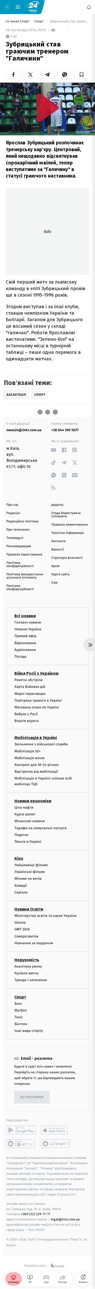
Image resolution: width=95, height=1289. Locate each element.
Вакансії (57, 549)
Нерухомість (26, 960)
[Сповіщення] (89, 7)
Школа (20, 922)
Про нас (12, 505)
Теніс (18, 1017)
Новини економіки (32, 801)
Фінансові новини (29, 821)
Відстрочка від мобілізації (36, 771)
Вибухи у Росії (26, 714)
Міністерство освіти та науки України (45, 916)
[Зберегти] (81, 75)
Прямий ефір (25, 636)
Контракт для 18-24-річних (36, 765)
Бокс (18, 1003)
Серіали (21, 892)
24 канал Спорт (18, 21)
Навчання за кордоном (33, 943)
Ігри (54, 582)
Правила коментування (69, 524)
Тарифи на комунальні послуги (40, 828)
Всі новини (25, 615)
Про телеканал (17, 529)
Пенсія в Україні (27, 841)
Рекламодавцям (18, 546)
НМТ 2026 (22, 929)
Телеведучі (14, 538)
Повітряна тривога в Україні (38, 700)
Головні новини (27, 622)
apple (56, 1130)
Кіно (18, 858)
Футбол (20, 1010)
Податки (21, 835)
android (21, 1130)
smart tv (21, 1143)
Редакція (13, 513)
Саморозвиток (26, 936)
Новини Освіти (28, 909)
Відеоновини (25, 643)
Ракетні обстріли (28, 680)
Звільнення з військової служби (41, 744)
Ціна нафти (23, 807)
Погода (20, 656)
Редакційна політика (22, 521)
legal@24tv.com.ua (65, 1219)
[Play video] (47, 107)
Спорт (39, 21)
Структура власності (67, 557)
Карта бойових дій (29, 687)
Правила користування (24, 554)
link (53, 449)
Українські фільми (29, 872)
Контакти (58, 541)
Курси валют (24, 814)
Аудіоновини (25, 650)
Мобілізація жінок (29, 758)
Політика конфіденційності (20, 564)
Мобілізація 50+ (27, 751)
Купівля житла (26, 973)
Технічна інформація (67, 533)
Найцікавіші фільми (31, 865)
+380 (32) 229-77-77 (35, 1214)
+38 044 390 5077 (65, 430)
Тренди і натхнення (30, 980)
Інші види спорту (28, 1031)
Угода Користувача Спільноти (66, 515)
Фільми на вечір (28, 878)
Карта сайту (60, 574)
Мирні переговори (29, 693)
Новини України (27, 629)
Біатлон (20, 1024)
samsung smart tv (56, 1143)
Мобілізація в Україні (35, 737)
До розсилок (32, 1097)
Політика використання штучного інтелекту (24, 576)
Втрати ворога (26, 721)
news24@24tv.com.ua (24, 430)
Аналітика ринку (28, 966)
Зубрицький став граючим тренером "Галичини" (69, 21)
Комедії (20, 885)
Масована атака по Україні (36, 707)
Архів (55, 566)
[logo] (33, 7)
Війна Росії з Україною (36, 673)
